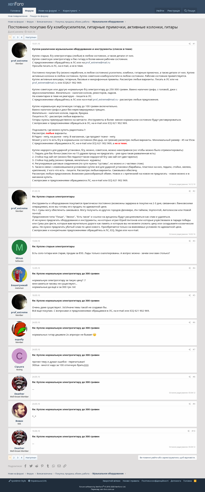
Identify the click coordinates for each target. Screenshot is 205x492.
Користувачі (70, 10)
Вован (19, 420)
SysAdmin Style (18, 480)
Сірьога (19, 366)
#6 (194, 322)
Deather (19, 393)
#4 (194, 268)
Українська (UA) (38, 480)
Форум (29, 10)
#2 (194, 191)
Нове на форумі (47, 10)
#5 (194, 295)
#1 (194, 43)
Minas (19, 258)
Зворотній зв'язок (111, 480)
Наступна (30, 37)
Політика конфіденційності (155, 480)
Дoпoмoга (176, 480)
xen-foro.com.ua (107, 489)
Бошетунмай (19, 285)
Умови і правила (131, 480)
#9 (194, 404)
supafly (19, 339)
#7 (194, 349)
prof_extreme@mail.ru (97, 62)
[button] (59, 11)
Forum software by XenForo (102, 486)
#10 (193, 431)
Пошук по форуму (39, 16)
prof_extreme (16, 31)
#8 (194, 376)
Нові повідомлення (17, 16)
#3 (194, 241)
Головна (15, 10)
